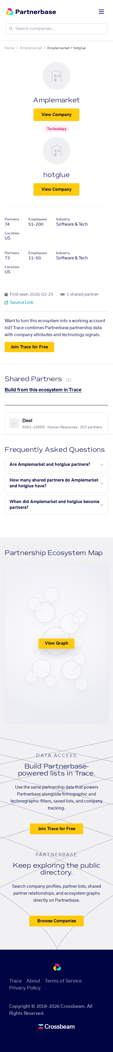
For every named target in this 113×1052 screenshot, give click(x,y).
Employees (37, 219)
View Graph (56, 643)
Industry (63, 219)
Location (12, 233)
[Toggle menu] (101, 11)
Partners (12, 219)
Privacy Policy (25, 988)
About (33, 981)
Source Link (21, 303)
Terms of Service (63, 981)
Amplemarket (30, 48)
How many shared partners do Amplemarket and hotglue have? (54, 483)
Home (9, 48)
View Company (56, 115)
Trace (15, 981)
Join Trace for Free (29, 347)
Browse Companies (56, 921)
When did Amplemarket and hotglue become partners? (54, 505)
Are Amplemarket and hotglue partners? (50, 465)
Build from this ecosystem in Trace (43, 390)
